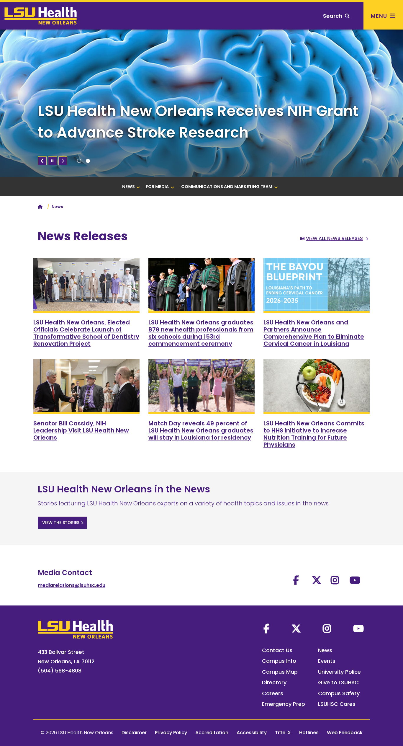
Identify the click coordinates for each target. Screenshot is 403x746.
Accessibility (252, 732)
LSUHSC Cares (337, 704)
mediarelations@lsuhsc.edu (71, 585)
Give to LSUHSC (338, 682)
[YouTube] (358, 628)
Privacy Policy (171, 732)
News (128, 187)
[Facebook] (266, 628)
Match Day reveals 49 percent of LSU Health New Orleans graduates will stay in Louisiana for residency (200, 430)
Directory (274, 682)
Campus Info (279, 661)
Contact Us (277, 650)
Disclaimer (134, 732)
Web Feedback (345, 732)
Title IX (283, 732)
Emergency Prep (283, 704)
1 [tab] (79, 161)
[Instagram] (327, 628)
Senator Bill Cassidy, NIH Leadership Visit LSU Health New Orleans (81, 430)
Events (326, 661)
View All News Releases (334, 238)
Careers (272, 693)
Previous (42, 160)
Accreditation (211, 732)
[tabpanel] (201, 103)
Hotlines (309, 732)
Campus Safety (339, 693)
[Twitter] (296, 628)
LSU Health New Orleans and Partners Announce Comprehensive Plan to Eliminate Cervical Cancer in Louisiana (313, 333)
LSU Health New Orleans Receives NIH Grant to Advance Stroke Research (198, 121)
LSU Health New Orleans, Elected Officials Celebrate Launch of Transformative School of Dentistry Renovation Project (86, 333)
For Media (157, 187)
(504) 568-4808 (59, 670)
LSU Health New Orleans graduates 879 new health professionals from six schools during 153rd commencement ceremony (200, 333)
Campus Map (280, 671)
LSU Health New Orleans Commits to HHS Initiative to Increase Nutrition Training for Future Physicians (313, 434)
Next (62, 160)
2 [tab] (88, 161)
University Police (339, 671)
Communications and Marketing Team (226, 187)
